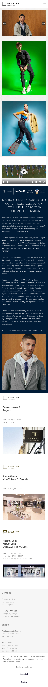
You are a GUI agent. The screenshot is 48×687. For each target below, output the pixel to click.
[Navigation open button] (44, 4)
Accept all (24, 674)
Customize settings (24, 667)
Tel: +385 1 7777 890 (9, 611)
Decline (24, 682)
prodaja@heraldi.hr (14, 616)
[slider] (13, 182)
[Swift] (10, 4)
